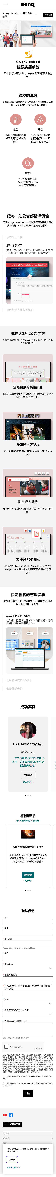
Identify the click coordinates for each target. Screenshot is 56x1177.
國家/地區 (8, 967)
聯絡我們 (48, 15)
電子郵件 (7, 942)
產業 (5, 1002)
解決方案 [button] (6, 1141)
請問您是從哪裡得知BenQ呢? (16, 1013)
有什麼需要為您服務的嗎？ (15, 1024)
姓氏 (5, 931)
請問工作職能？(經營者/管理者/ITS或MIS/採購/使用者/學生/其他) (27, 990)
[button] (6, 5)
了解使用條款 (12, 1167)
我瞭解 (12, 1159)
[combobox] (28, 971)
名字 (5, 920)
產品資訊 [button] (6, 1136)
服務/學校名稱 (10, 978)
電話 (5, 956)
